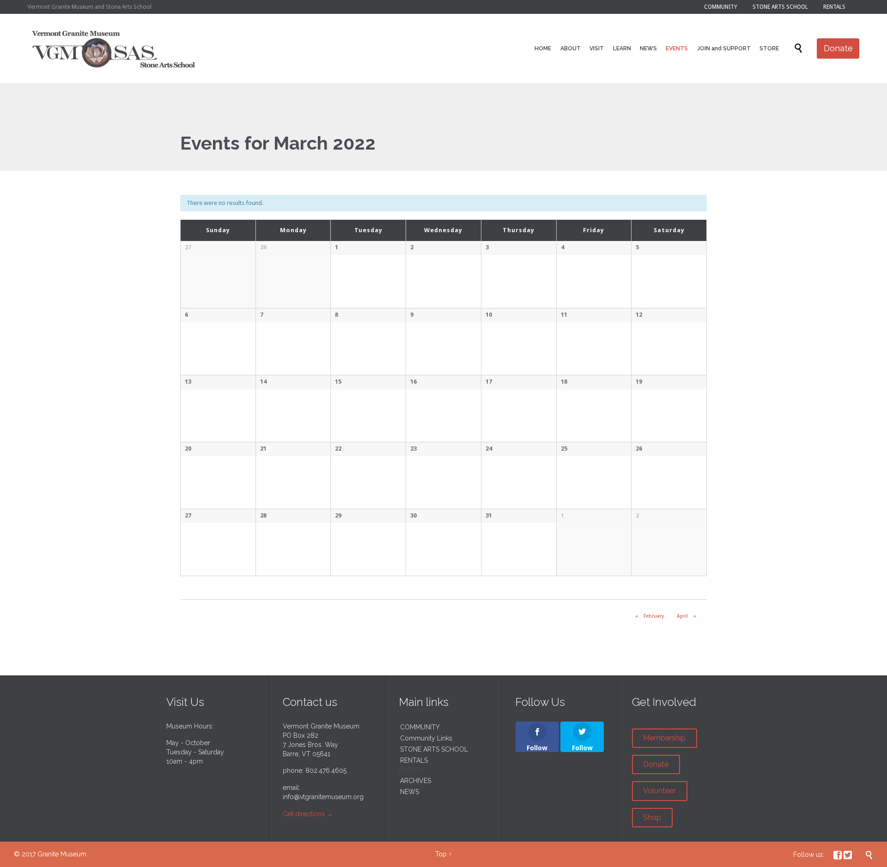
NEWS (409, 791)
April (686, 616)
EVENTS (411, 770)
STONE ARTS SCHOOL (434, 749)
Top (441, 854)
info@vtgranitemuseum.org (323, 797)
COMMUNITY (420, 727)
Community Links (426, 738)
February (649, 616)
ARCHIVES (415, 780)
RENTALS (414, 760)
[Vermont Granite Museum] (114, 48)
